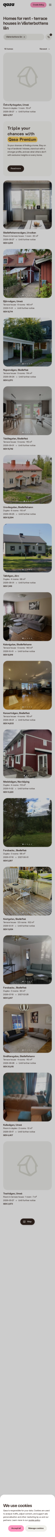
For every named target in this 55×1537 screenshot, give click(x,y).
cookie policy (34, 1520)
